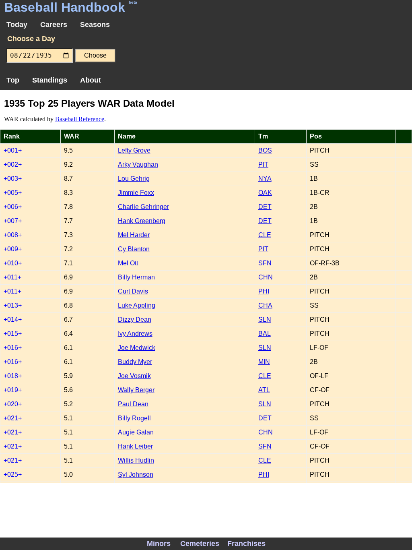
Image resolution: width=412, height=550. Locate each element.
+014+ (13, 319)
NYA (265, 178)
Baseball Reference (79, 119)
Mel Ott (128, 263)
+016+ (13, 347)
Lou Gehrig (134, 178)
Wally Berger (136, 390)
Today (16, 25)
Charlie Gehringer (143, 206)
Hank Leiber (135, 446)
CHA (265, 305)
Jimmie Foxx (136, 192)
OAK (265, 192)
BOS (265, 150)
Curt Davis (133, 291)
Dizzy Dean (134, 319)
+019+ (13, 390)
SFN (265, 263)
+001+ (13, 150)
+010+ (13, 263)
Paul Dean (133, 404)
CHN (265, 277)
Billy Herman (136, 277)
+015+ (13, 333)
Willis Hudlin (136, 460)
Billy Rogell (134, 418)
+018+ (13, 375)
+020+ (13, 404)
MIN (264, 361)
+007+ (13, 220)
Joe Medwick (136, 347)
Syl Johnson (135, 474)
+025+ (13, 474)
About (90, 80)
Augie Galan (136, 432)
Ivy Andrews (135, 333)
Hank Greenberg (141, 220)
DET (265, 206)
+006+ (13, 206)
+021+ (13, 418)
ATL (264, 390)
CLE (264, 235)
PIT (263, 164)
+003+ (13, 178)
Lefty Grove (134, 150)
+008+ (13, 235)
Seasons (95, 25)
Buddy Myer (135, 361)
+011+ (12, 277)
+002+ (13, 164)
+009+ (13, 249)
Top (12, 80)
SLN (264, 319)
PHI (263, 291)
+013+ (13, 305)
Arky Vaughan (138, 164)
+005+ (13, 192)
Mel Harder (134, 235)
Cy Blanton (134, 249)
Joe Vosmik (134, 375)
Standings (49, 80)
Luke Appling (136, 305)
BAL (264, 333)
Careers (53, 25)
